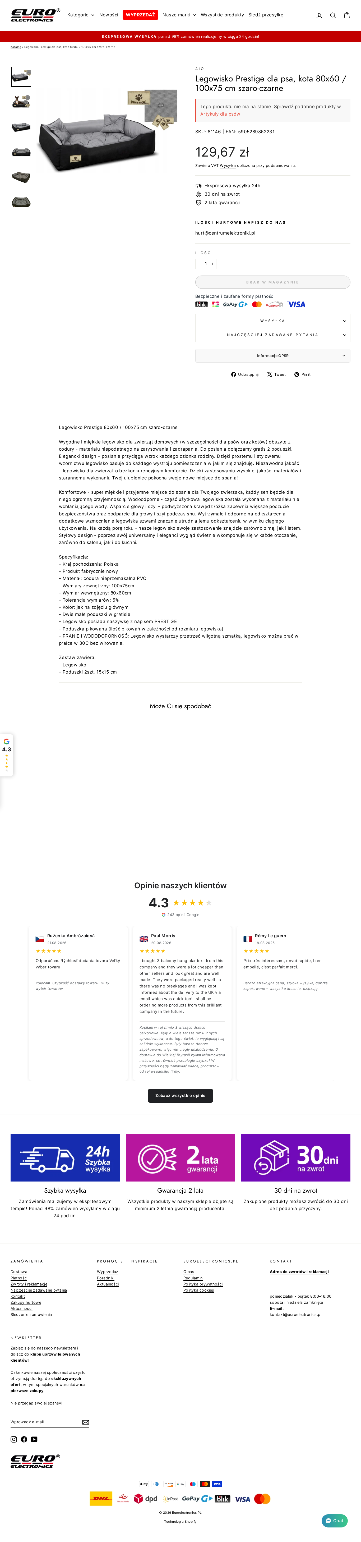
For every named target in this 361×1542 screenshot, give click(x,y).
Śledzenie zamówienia (31, 1314)
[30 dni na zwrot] (295, 1158)
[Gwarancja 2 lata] (180, 1158)
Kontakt (18, 1296)
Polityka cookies (198, 1290)
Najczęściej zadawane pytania (273, 335)
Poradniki (105, 1278)
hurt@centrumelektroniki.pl (225, 233)
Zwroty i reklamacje (29, 1284)
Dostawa (19, 1271)
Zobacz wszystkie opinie (180, 1095)
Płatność (19, 1278)
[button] (335, 1521)
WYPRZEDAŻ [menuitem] (140, 14)
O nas (188, 1271)
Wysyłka (228, 165)
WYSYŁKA (272, 321)
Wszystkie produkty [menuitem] (222, 14)
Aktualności (22, 1308)
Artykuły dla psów (220, 114)
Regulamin (193, 1278)
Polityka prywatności (203, 1284)
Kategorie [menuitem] (78, 14)
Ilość (203, 253)
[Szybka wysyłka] (65, 1158)
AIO (200, 69)
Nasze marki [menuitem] (176, 14)
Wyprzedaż (107, 1271)
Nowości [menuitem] (108, 14)
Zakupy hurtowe (26, 1302)
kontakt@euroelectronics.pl (295, 1314)
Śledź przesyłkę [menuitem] (265, 14)
